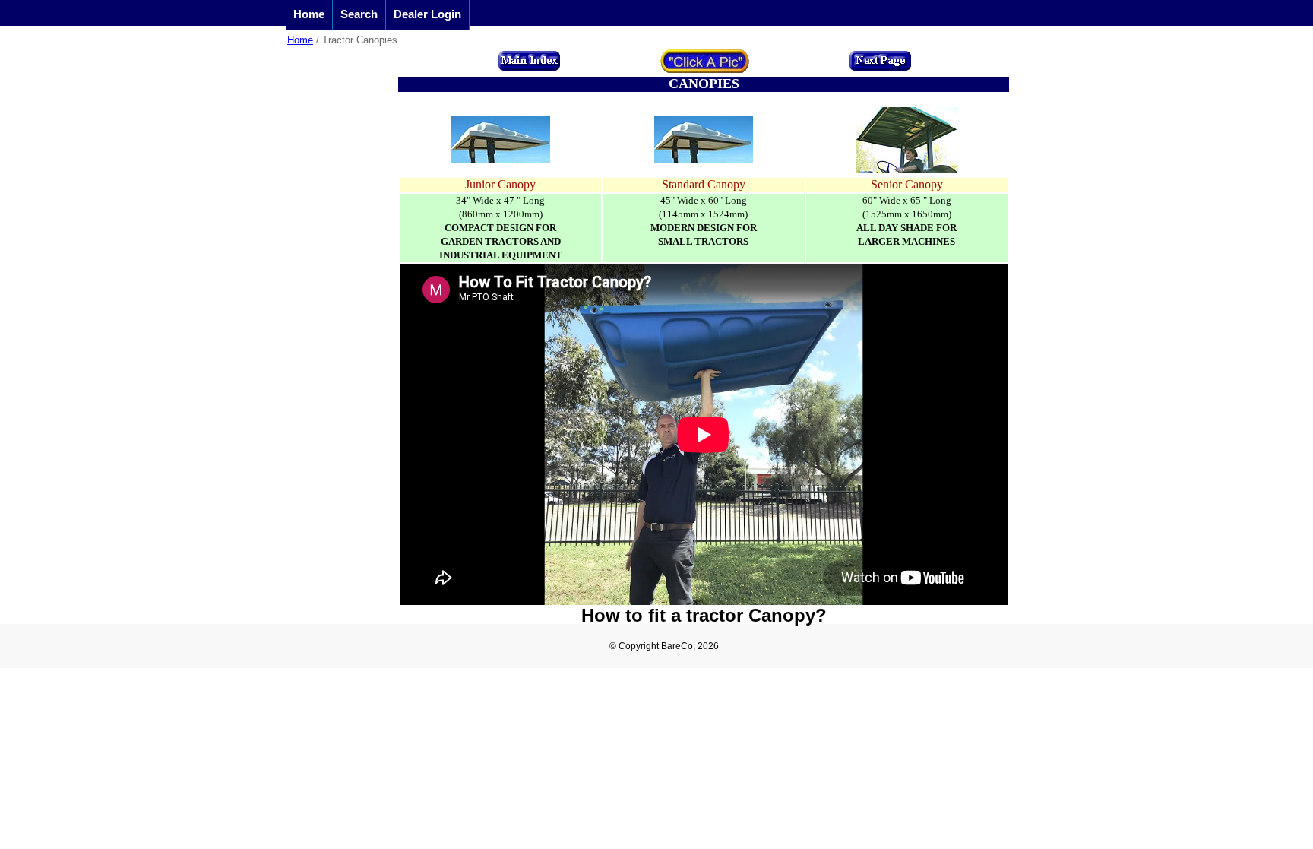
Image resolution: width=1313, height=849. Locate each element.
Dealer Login (427, 14)
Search (359, 14)
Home (308, 14)
